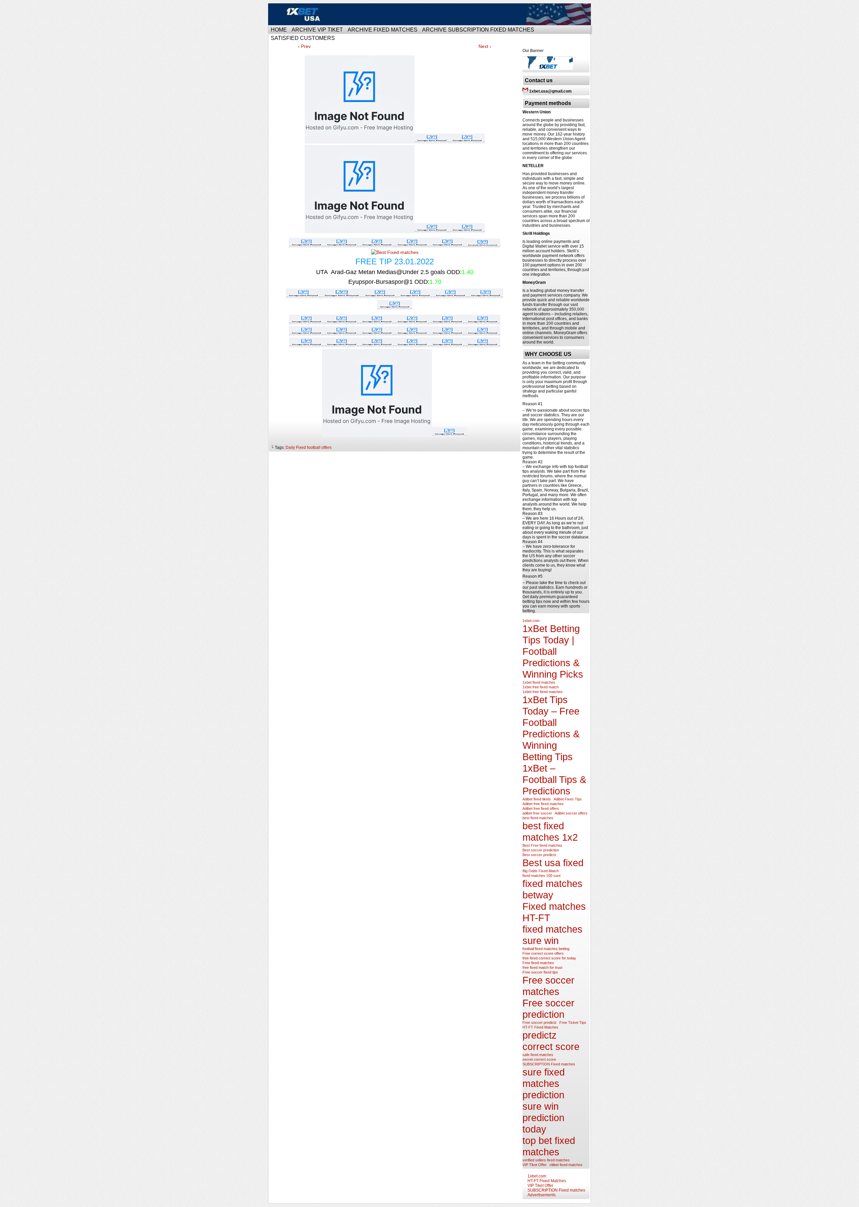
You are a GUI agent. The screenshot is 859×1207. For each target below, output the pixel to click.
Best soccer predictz (539, 855)
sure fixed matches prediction (543, 1083)
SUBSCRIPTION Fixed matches (548, 1064)
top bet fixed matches (548, 1146)
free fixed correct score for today (549, 958)
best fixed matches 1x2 (550, 831)
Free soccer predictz (539, 1022)
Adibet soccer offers (571, 813)
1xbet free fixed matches (542, 692)
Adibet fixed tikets (536, 799)
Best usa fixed (553, 862)
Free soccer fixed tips (540, 972)
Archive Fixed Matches (382, 30)
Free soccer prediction (548, 1008)
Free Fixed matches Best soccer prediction (430, 14)
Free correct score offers (543, 953)
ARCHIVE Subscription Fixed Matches (478, 30)
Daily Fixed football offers (309, 447)
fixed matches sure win (552, 935)
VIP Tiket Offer (534, 1165)
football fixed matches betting (545, 949)
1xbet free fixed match (540, 687)
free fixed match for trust (542, 967)
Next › (484, 46)
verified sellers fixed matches (546, 1160)
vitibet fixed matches (566, 1165)
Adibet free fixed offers (540, 808)
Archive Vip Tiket (317, 30)
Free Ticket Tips (572, 1022)
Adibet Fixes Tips (568, 799)
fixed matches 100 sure (541, 876)
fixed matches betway (552, 889)
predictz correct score (550, 1041)
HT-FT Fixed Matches (540, 1027)
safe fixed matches (537, 1055)
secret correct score (539, 1059)
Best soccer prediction (540, 850)
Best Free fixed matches (542, 845)
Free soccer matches (548, 986)
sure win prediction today (543, 1118)
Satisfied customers (303, 38)
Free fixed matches (538, 963)
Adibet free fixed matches (543, 804)
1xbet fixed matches (538, 682)
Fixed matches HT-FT (554, 912)
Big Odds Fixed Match (540, 871)
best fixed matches (537, 818)
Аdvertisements (541, 1195)
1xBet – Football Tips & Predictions (554, 779)
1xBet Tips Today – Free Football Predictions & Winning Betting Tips (550, 728)
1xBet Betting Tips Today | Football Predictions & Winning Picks (552, 651)
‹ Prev (304, 46)
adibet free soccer (537, 813)
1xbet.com (531, 621)
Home (279, 30)
